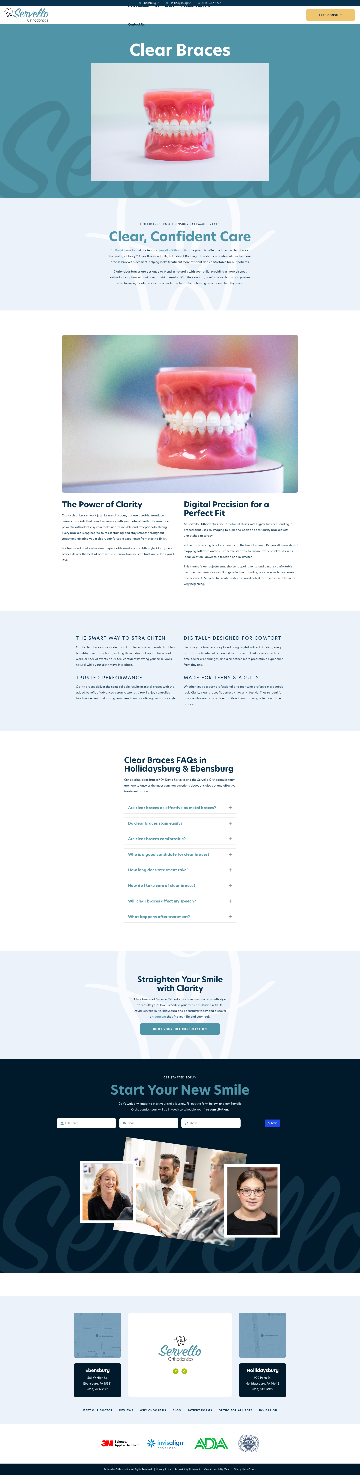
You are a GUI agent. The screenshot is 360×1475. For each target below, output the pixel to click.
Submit (272, 1123)
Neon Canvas (249, 1469)
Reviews (126, 1410)
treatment (233, 524)
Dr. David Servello (122, 250)
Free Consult (330, 15)
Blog (177, 1410)
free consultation (199, 1005)
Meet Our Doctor (98, 1410)
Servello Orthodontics (174, 250)
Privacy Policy (163, 1469)
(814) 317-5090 (262, 1389)
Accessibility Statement (187, 1469)
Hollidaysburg (178, 3)
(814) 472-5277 (211, 3)
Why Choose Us (153, 1410)
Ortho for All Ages (236, 1410)
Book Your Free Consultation (180, 1029)
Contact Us (136, 24)
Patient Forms (200, 1410)
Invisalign (268, 1410)
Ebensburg (149, 3)
